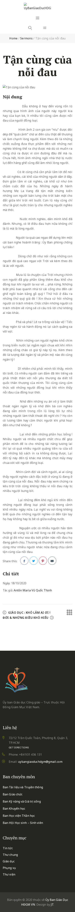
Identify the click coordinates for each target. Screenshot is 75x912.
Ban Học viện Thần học (19, 816)
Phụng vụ (9, 868)
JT (52, 905)
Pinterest (43, 561)
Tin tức (8, 848)
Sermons (26, 38)
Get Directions (19, 747)
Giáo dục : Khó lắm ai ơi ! (29, 613)
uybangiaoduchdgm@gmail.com (40, 762)
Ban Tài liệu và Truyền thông (23, 787)
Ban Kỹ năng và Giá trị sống (22, 801)
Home (13, 38)
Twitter (33, 561)
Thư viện (9, 874)
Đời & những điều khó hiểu (25, 618)
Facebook (24, 561)
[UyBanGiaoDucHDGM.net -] (37, 6)
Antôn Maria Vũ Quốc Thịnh (33, 590)
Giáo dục (9, 861)
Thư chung (10, 855)
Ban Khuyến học (14, 809)
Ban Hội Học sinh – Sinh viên (23, 823)
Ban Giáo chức (12, 794)
